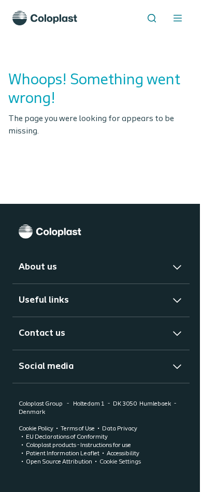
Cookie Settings (120, 462)
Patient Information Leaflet (62, 454)
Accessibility (123, 454)
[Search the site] (152, 18)
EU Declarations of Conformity (67, 437)
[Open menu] (178, 18)
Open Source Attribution (59, 462)
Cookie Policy (36, 429)
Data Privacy (119, 429)
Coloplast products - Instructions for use (78, 445)
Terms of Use (78, 429)
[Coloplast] (101, 231)
